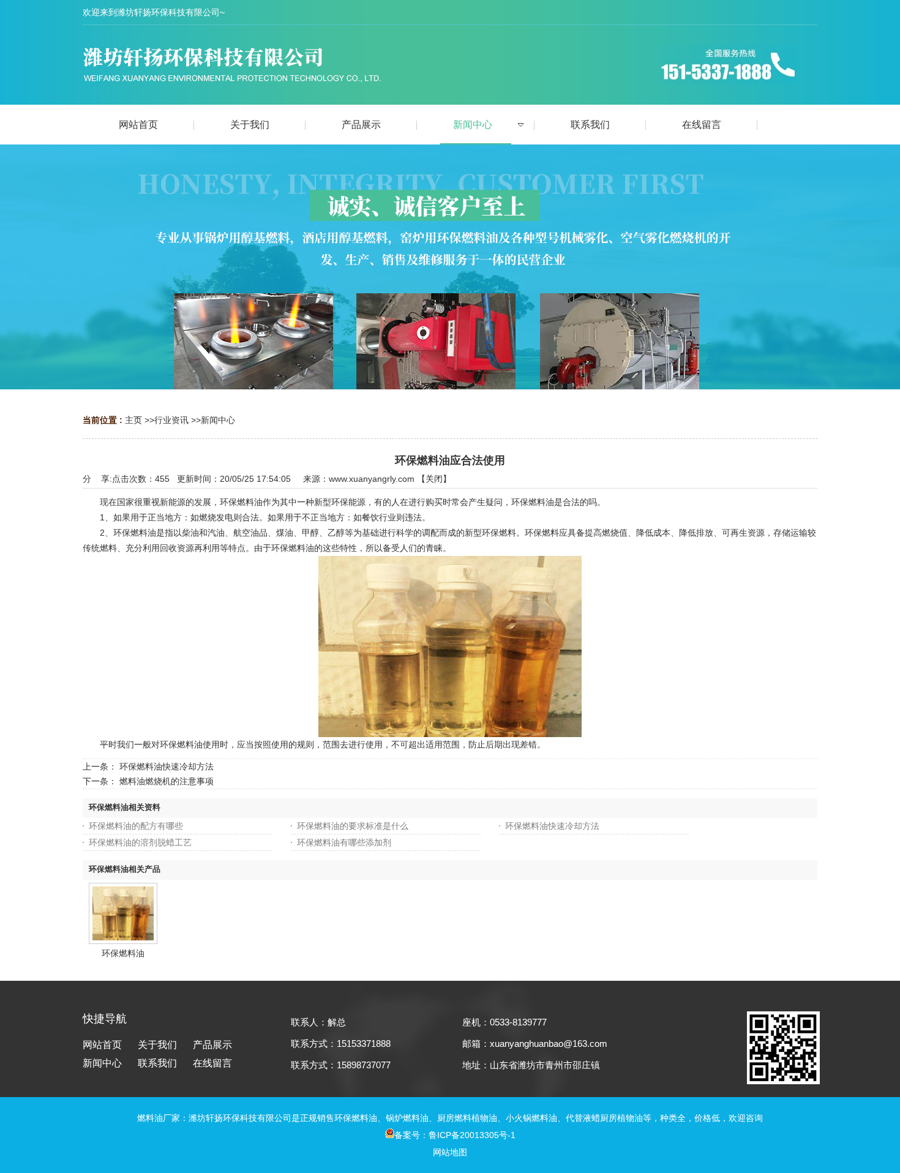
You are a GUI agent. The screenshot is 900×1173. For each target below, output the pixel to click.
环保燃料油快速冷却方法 (166, 766)
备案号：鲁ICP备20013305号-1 (455, 1135)
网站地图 (450, 1152)
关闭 (434, 479)
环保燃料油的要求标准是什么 (352, 826)
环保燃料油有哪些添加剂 (344, 842)
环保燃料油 (123, 953)
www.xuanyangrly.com (371, 479)
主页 (133, 420)
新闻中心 (218, 420)
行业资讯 (171, 420)
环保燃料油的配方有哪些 (136, 826)
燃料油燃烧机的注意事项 (166, 781)
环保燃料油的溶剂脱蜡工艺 (140, 842)
